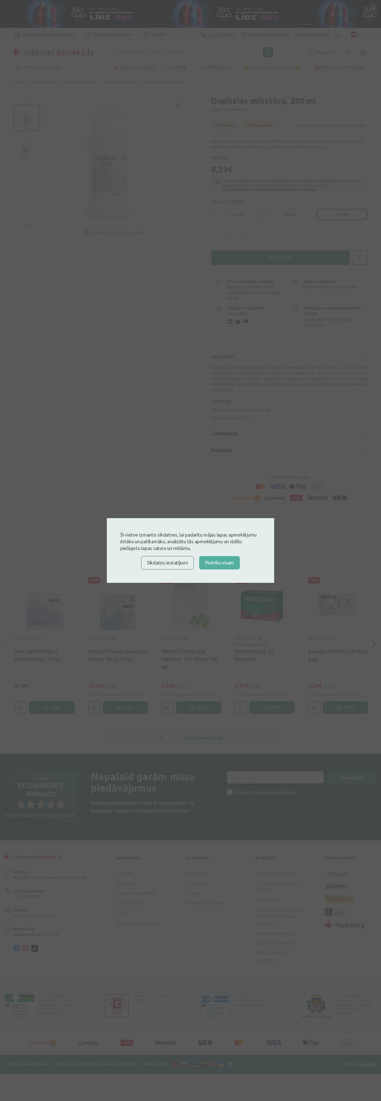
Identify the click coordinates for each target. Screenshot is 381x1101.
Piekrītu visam (219, 562)
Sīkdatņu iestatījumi (167, 562)
